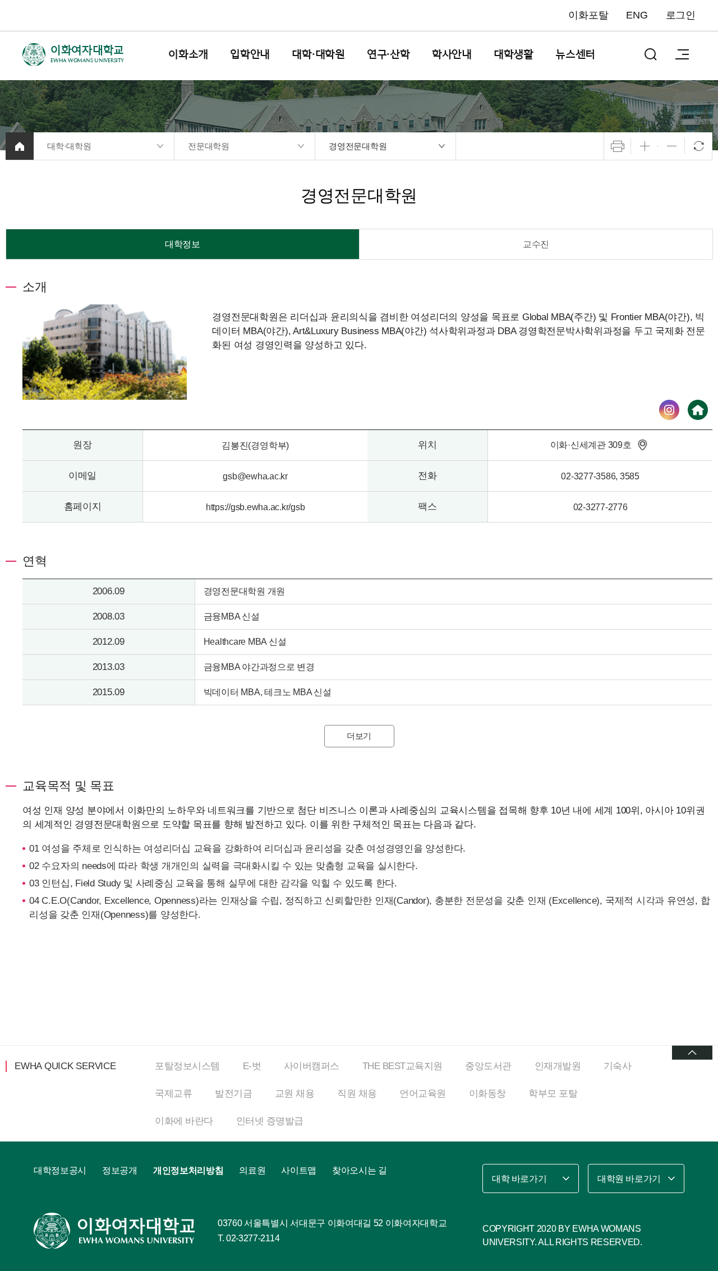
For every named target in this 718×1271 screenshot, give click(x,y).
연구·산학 (388, 54)
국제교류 (173, 1093)
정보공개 (119, 1170)
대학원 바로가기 (629, 1179)
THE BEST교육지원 (402, 1066)
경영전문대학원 (357, 146)
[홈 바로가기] (20, 146)
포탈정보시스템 (187, 1066)
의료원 (252, 1170)
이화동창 (487, 1093)
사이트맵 (298, 1170)
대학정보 (182, 244)
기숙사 (618, 1066)
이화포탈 (588, 15)
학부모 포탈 (552, 1093)
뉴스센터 (575, 54)
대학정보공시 (60, 1170)
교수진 (536, 244)
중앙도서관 (488, 1066)
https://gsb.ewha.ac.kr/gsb (255, 507)
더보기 (359, 736)
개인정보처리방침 (188, 1170)
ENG (636, 15)
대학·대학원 (318, 54)
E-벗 (252, 1066)
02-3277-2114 (252, 1238)
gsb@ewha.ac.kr (255, 476)
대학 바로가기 (519, 1179)
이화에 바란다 (184, 1121)
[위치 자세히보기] (642, 444)
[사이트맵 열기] (682, 54)
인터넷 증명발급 (269, 1121)
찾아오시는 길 (359, 1170)
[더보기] (692, 1053)
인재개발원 (558, 1066)
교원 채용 (295, 1093)
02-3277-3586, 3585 (600, 476)
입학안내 (250, 54)
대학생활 (513, 54)
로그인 (681, 15)
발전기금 (233, 1093)
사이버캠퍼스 (311, 1066)
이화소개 (188, 54)
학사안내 (452, 54)
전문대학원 (208, 146)
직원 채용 (357, 1093)
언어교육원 (422, 1093)
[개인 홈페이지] (698, 410)
